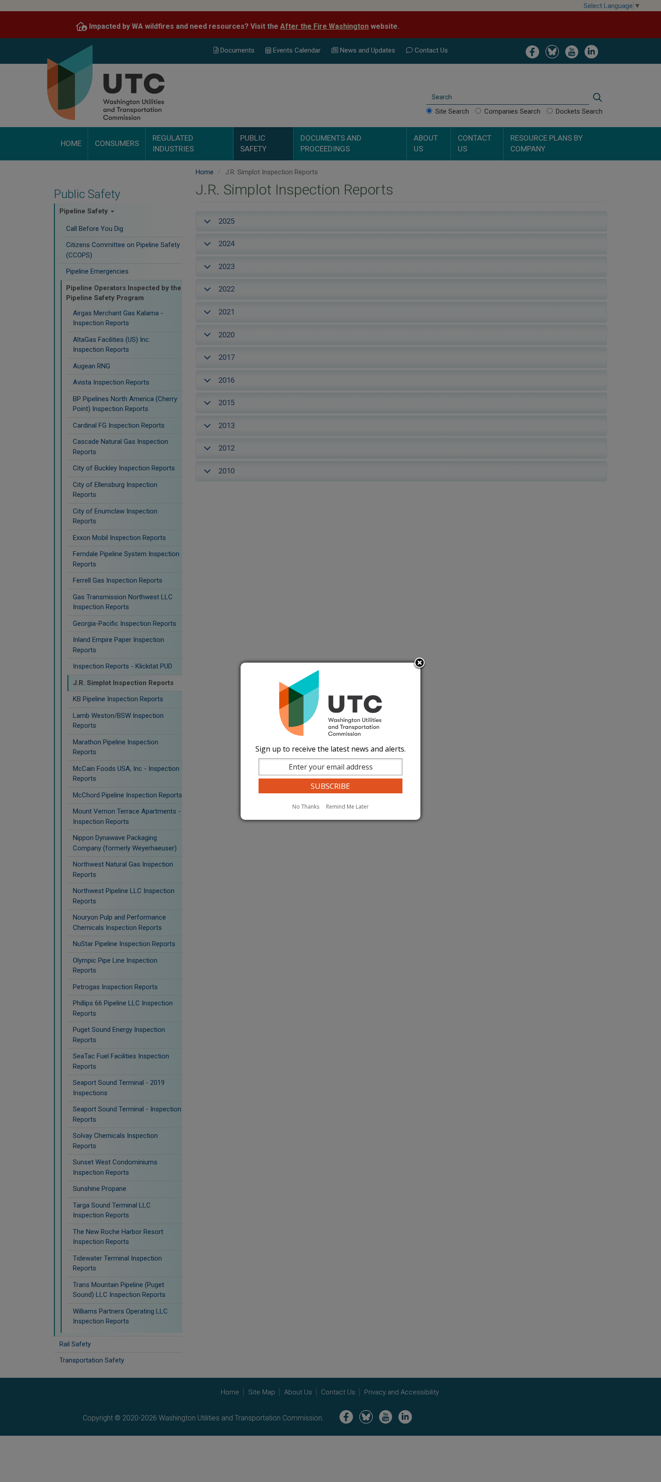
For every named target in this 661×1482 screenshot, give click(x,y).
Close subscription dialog (419, 663)
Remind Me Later (347, 806)
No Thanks (305, 806)
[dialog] (330, 741)
